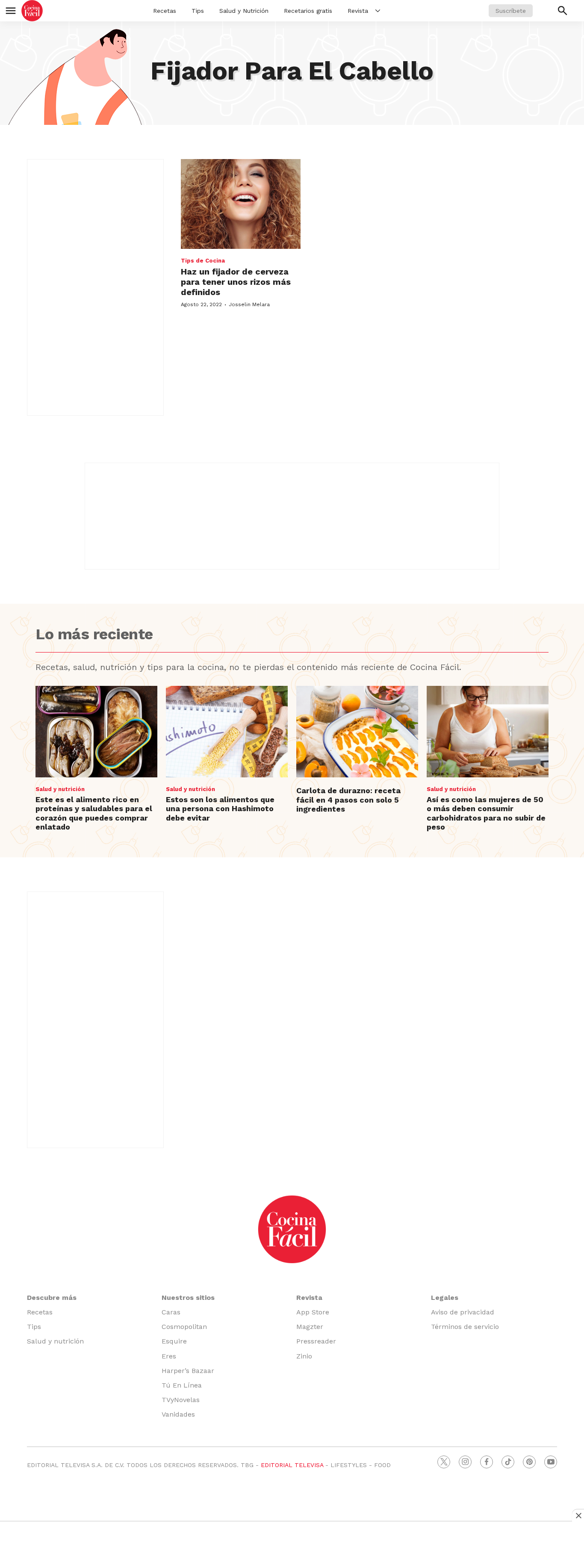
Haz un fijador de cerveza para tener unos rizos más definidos (236, 281)
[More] (377, 10)
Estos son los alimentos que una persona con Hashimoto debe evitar (220, 808)
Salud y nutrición (60, 789)
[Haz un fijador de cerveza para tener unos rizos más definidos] (241, 204)
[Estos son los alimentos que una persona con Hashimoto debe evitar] (227, 731)
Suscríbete (511, 10)
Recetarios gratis (308, 10)
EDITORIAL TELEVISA (292, 1465)
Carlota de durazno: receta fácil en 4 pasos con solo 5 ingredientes (348, 799)
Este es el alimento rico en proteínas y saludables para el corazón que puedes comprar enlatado (93, 813)
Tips (198, 10)
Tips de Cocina (203, 260)
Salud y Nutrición (243, 10)
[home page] (32, 10)
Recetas (164, 10)
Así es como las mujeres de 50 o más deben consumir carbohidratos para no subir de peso (486, 813)
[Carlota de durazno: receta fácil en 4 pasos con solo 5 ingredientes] (357, 731)
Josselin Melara (249, 304)
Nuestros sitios (188, 1297)
